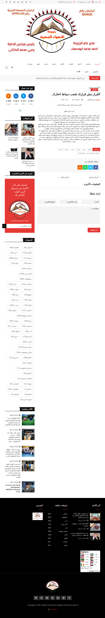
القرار (89, 149)
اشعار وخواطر (24, 315)
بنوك (28, 321)
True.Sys (53, 609)
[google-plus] (22, 1)
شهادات (28, 384)
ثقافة (28, 300)
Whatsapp (85, 167)
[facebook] (30, 1)
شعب (72, 149)
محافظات (26, 279)
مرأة (15, 295)
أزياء (13, 253)
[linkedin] (18, 1)
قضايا (27, 357)
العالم (62, 64)
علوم (38, 64)
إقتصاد (71, 64)
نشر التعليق (93, 230)
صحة (46, 64)
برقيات (14, 321)
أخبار (27, 336)
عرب (13, 305)
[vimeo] (6, 1)
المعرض (95, 72)
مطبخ (28, 295)
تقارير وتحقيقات (24, 352)
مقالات (27, 284)
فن (12, 284)
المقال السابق (93, 177)
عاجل (28, 289)
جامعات (27, 310)
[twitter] (26, 1)
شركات (27, 326)
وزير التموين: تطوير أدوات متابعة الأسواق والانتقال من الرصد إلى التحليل (60, 78)
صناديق (28, 389)
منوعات (29, 64)
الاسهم (28, 373)
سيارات (12, 326)
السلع (28, 394)
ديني (15, 300)
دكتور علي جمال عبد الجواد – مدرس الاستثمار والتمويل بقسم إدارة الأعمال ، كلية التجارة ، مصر (13, 437)
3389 (62, 100)
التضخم (15, 394)
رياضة (54, 64)
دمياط (66, 149)
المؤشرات (13, 389)
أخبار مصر (25, 274)
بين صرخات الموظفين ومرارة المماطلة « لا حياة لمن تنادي (28, 163)
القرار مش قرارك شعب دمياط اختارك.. (88, 153)
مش (84, 149)
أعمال (79, 64)
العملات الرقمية (24, 378)
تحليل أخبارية (26, 399)
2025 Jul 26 (76, 100)
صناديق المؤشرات (24, 368)
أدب (28, 331)
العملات (27, 363)
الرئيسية (97, 64)
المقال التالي (64, 177)
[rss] (10, 1)
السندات (14, 384)
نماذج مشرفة (25, 347)
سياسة (88, 64)
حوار (14, 336)
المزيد (86, 72)
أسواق (15, 331)
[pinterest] (14, 1)
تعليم (28, 305)
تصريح (13, 357)
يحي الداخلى (93, 100)
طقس (12, 310)
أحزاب (27, 342)
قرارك (78, 149)
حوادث (14, 289)
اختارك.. (60, 149)
